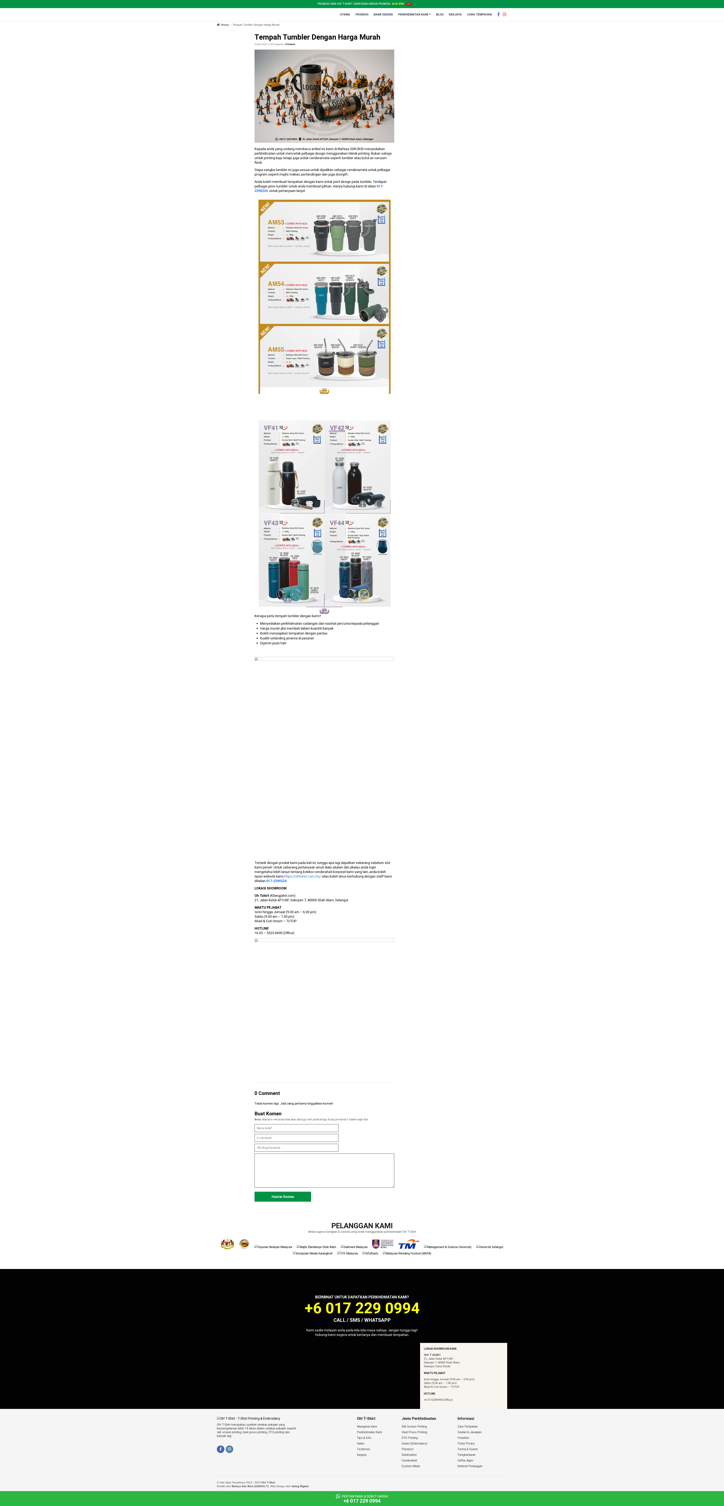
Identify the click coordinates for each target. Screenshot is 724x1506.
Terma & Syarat (468, 1449)
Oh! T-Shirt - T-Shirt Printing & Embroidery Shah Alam (238, 15)
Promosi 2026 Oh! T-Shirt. (361, 4)
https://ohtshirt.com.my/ (302, 876)
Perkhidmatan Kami (369, 1432)
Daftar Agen (465, 1460)
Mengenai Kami (367, 1426)
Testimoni (363, 1449)
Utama (225, 24)
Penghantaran (467, 1455)
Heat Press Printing (414, 1432)
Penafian (463, 1438)
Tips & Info (364, 1438)
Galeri (360, 1443)
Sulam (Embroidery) (414, 1443)
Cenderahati (409, 1460)
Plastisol (407, 1449)
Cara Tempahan (468, 1426)
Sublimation (409, 1455)
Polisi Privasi (466, 1443)
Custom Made (411, 1466)
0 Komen (290, 44)
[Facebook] (498, 13)
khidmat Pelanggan (470, 1466)
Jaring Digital (299, 1486)
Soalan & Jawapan (470, 1432)
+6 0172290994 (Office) (438, 1400)
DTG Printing (410, 1438)
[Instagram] (504, 13)
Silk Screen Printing (414, 1426)
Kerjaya (362, 1455)
